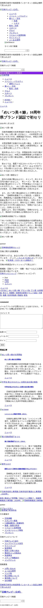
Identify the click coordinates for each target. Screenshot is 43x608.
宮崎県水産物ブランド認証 (27, 293)
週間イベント (14, 84)
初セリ (5, 293)
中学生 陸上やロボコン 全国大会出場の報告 (19, 387)
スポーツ (8, 93)
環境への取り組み (12, 551)
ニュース (8, 79)
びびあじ (4, 290)
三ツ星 (33, 290)
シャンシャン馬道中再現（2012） (16, 414)
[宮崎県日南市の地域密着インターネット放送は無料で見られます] (9, 9)
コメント (5, 313)
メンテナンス (10, 560)
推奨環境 (8, 548)
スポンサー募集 (11, 521)
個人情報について (12, 576)
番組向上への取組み (13, 553)
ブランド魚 (25, 290)
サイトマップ (10, 546)
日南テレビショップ (8, 273)
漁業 (4, 295)
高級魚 (20, 295)
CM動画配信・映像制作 (14, 523)
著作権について (11, 578)
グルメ (7, 91)
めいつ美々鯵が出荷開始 (13, 359)
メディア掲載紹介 (12, 558)
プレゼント (9, 96)
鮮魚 (26, 295)
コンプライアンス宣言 (14, 543)
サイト (3, 340)
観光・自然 (13, 89)
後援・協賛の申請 (12, 525)
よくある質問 (10, 571)
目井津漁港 (12, 295)
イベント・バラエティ (14, 81)
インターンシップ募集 (14, 530)
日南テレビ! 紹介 (11, 541)
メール (4, 336)
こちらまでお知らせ (25, 258)
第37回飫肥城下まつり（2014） (15, 441)
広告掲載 (8, 518)
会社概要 (8, 580)
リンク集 (8, 573)
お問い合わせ (10, 569)
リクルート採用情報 (13, 528)
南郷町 (12, 293)
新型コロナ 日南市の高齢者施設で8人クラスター (21, 469)
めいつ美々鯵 (14, 290)
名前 (3, 332)
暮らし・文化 (10, 86)
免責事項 (8, 555)
